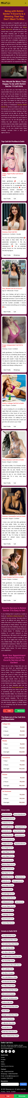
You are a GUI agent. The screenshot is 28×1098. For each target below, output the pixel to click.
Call (15, 198)
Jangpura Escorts (7, 843)
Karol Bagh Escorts (7, 847)
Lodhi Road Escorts (7, 860)
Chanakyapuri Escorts (8, 818)
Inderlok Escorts (19, 835)
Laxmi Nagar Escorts (8, 856)
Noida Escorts (6, 881)
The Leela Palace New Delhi (10, 944)
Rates (2, 1062)
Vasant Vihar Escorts (8, 923)
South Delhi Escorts (7, 910)
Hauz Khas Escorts (7, 835)
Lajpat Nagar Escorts (8, 852)
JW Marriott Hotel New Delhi (10, 1006)
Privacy (3, 1091)
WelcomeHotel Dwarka (8, 994)
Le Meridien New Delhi (8, 1023)
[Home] (5, 3)
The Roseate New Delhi (8, 981)
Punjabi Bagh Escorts (8, 893)
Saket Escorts (19, 902)
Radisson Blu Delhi (7, 1002)
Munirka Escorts (20, 877)
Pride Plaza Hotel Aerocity (9, 1031)
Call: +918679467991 (7, 1071)
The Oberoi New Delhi (8, 952)
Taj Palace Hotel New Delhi (9, 989)
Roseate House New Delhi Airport (11, 964)
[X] (6, 1051)
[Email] (13, 1051)
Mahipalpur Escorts (7, 877)
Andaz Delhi (5, 1010)
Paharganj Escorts (18, 881)
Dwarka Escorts (6, 831)
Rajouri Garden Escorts (8, 898)
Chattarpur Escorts (7, 822)
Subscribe (23, 1084)
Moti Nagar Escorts (7, 872)
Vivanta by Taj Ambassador (9, 998)
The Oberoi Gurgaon (8, 973)
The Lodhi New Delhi (8, 948)
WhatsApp (17, 255)
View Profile (6, 198)
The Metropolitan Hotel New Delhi (11, 956)
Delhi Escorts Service (7, 1066)
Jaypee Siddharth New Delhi (10, 1035)
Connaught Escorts (7, 827)
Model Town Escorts (7, 868)
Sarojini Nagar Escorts (8, 906)
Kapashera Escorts (20, 843)
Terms (8, 1091)
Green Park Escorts (19, 831)
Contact (13, 1091)
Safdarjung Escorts (7, 902)
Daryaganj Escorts (21, 827)
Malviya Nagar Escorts (8, 864)
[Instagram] (2, 1051)
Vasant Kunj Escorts (7, 918)
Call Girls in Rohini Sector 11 (15, 616)
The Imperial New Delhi (8, 935)
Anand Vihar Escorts (19, 814)
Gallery (3, 1064)
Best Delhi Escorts (18, 687)
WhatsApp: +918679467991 (9, 1074)
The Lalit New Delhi (7, 969)
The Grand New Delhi (8, 960)
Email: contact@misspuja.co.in (10, 1076)
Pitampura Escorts (7, 889)
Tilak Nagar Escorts (7, 914)
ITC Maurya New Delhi (8, 985)
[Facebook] (9, 1051)
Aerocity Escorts (6, 814)
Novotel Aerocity (6, 1027)
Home (3, 1057)
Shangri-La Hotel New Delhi (10, 1015)
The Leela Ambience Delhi (9, 977)
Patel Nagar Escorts (7, 885)
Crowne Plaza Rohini (8, 1019)
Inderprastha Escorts (8, 839)
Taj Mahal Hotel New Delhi (9, 939)
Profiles (3, 1059)
